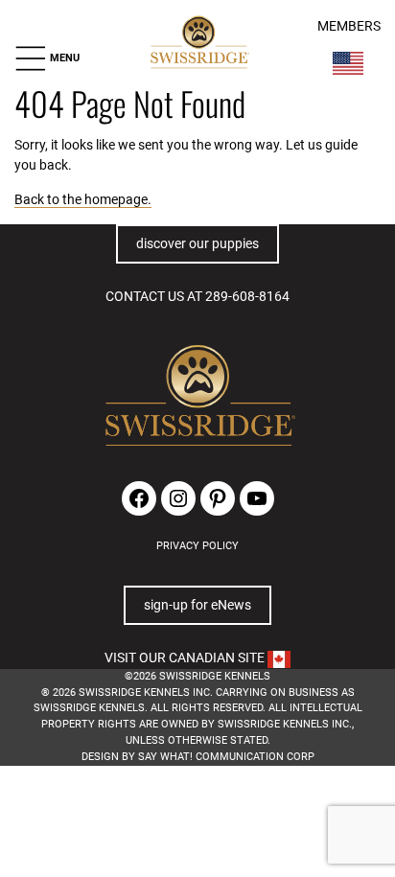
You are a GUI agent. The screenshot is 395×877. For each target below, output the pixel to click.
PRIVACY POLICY (197, 546)
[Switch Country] (348, 63)
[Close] (270, 861)
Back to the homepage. (82, 199)
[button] (47, 58)
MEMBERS (349, 26)
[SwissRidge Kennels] (199, 43)
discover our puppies (197, 243)
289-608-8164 (247, 296)
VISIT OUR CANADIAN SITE (186, 657)
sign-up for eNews (197, 604)
